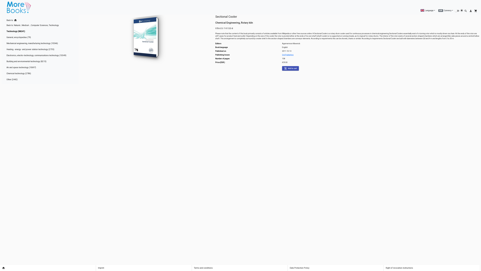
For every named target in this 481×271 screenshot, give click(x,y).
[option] (37, 20)
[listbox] (37, 49)
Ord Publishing (287, 55)
